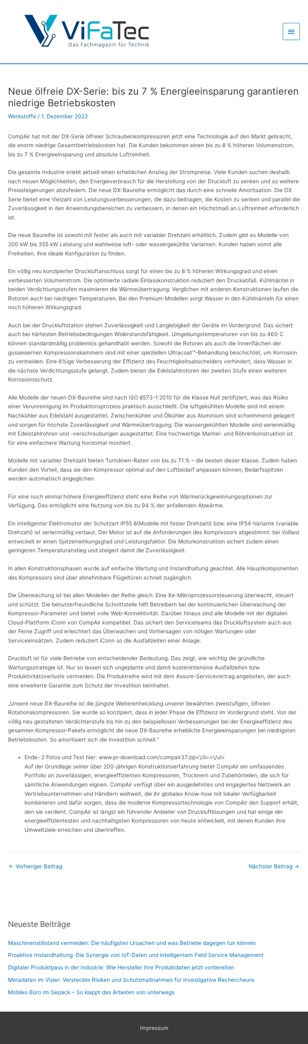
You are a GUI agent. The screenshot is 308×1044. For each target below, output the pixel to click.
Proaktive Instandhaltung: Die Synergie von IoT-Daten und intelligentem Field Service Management (135, 955)
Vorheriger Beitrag (35, 866)
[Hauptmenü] (291, 31)
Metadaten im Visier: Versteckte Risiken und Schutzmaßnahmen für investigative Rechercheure (131, 980)
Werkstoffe (22, 116)
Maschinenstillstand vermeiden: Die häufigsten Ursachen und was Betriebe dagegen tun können (132, 943)
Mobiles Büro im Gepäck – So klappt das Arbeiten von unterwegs (91, 992)
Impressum (154, 1028)
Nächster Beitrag (274, 866)
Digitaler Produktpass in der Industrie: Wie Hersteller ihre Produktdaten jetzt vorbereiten (121, 967)
